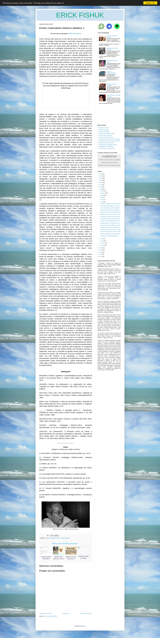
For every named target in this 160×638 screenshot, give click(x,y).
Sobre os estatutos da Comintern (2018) (110, 234)
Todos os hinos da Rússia (105, 135)
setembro (103, 193)
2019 (100, 189)
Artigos (48, 538)
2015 (100, 254)
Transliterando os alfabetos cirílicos (108, 144)
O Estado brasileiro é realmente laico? (110, 223)
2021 (100, 184)
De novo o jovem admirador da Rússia (110, 221)
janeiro (102, 245)
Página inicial (66, 613)
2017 (100, 250)
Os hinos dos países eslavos (106, 137)
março (102, 241)
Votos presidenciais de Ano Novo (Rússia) (109, 141)
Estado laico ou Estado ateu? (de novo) (110, 214)
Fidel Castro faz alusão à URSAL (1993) (110, 231)
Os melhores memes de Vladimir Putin (110, 227)
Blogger (84, 626)
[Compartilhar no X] (54, 535)
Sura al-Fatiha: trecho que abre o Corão (110, 229)
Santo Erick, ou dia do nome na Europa (110, 216)
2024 (100, 178)
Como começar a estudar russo (107, 148)
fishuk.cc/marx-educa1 (74, 33)
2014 (100, 256)
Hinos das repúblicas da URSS (107, 133)
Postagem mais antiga (86, 613)
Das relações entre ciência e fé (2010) (110, 205)
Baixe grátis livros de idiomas (106, 146)
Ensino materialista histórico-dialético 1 (110, 210)
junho (102, 199)
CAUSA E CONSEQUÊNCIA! (111, 72)
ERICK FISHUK (80, 15)
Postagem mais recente (46, 613)
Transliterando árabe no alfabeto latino (110, 218)
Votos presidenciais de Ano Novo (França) (109, 139)
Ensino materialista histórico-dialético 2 (110, 208)
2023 (100, 180)
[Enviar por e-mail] (51, 535)
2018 (100, 248)
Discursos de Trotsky (104, 131)
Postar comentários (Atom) (50, 616)
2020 (100, 187)
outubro (102, 191)
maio (102, 201)
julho (102, 197)
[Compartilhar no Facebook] (56, 535)
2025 (100, 176)
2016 (100, 252)
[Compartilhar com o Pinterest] (58, 535)
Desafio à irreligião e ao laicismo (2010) (110, 203)
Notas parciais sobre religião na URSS (110, 225)
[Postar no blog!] (53, 535)
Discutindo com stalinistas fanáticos (109, 236)
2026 (100, 174)
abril (102, 238)
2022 (100, 182)
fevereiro (103, 243)
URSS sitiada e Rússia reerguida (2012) (110, 212)
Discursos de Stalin (104, 129)
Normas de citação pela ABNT (106, 142)
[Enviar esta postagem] (47, 535)
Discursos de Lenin (104, 127)
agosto (102, 195)
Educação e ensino (55, 538)
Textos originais (65, 538)
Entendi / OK (150, 3)
